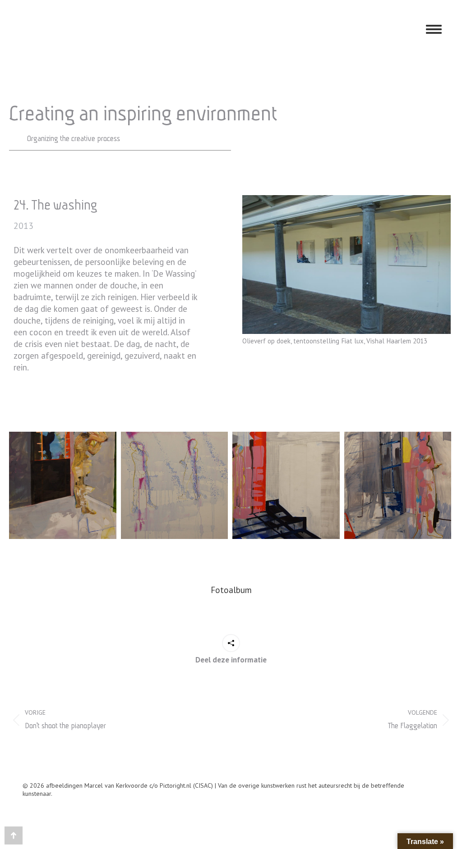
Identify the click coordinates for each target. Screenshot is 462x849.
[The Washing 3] (286, 485)
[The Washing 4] (174, 485)
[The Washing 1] (398, 485)
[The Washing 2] (62, 485)
